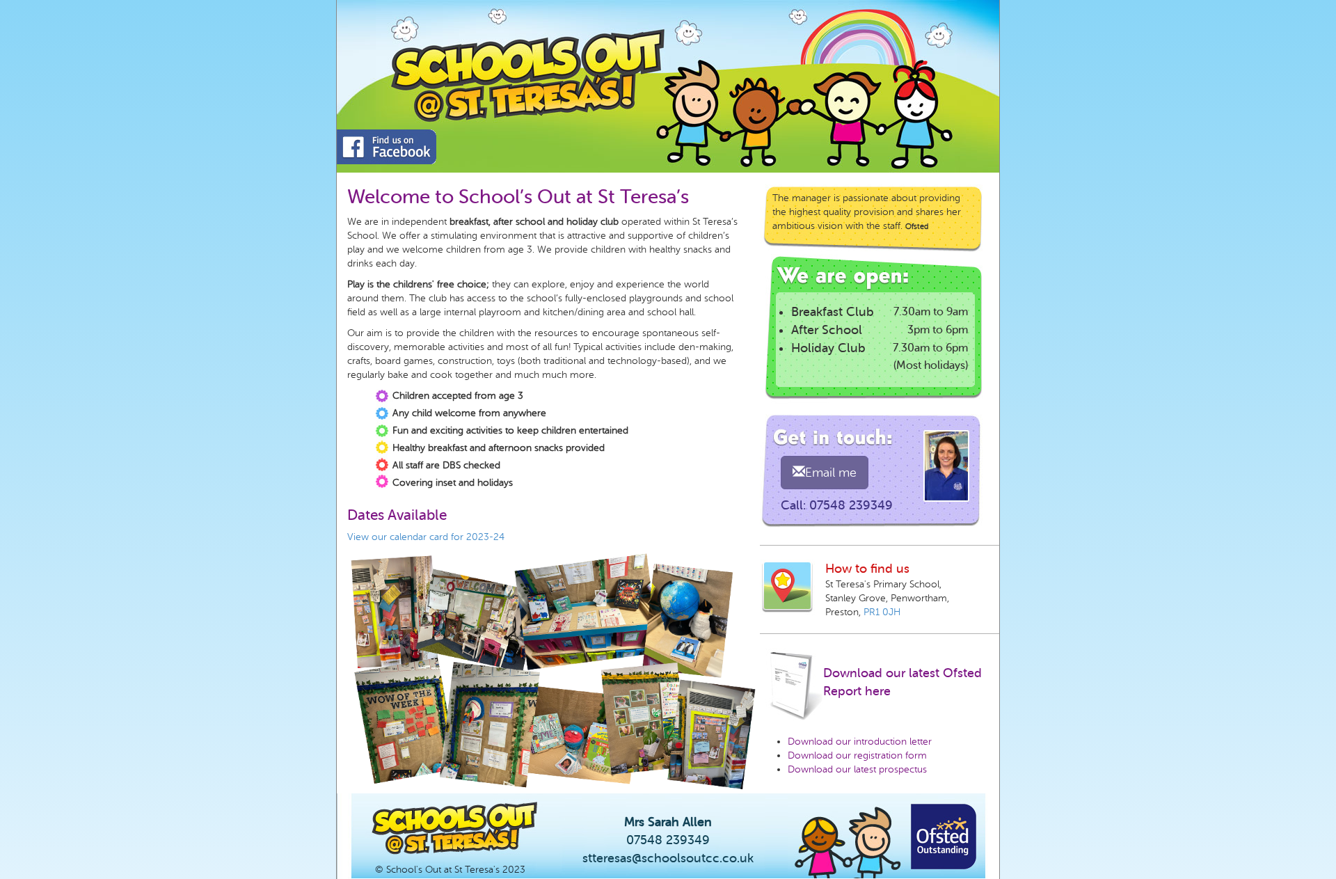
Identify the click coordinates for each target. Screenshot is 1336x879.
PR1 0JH (882, 612)
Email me (831, 473)
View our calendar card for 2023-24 (425, 537)
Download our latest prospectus (857, 769)
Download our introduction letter (860, 741)
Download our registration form (857, 755)
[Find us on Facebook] (385, 146)
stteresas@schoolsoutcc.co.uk (668, 858)
